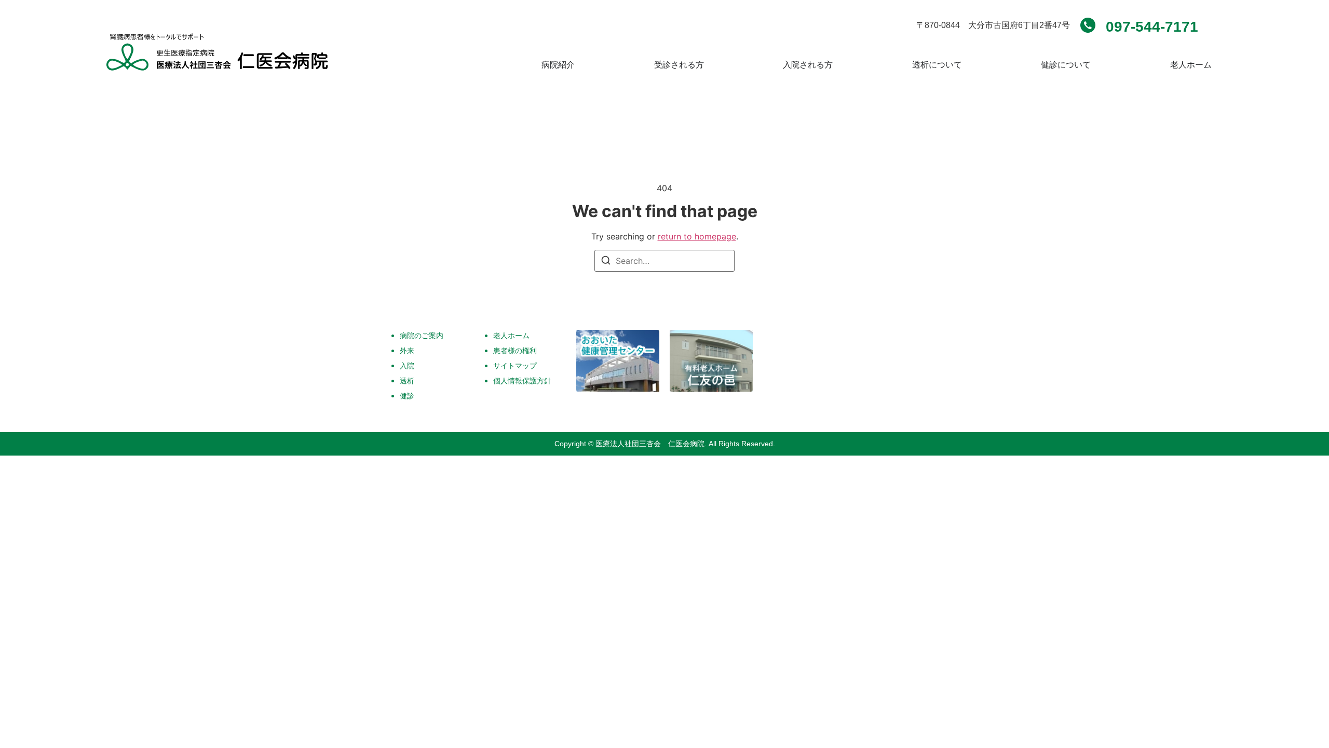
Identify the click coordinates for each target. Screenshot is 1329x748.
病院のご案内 (421, 335)
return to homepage (697, 236)
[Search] (605, 262)
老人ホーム (511, 335)
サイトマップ (515, 365)
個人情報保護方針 (522, 380)
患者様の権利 (515, 350)
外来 (407, 350)
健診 (407, 395)
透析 (407, 380)
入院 (407, 365)
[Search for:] (664, 261)
